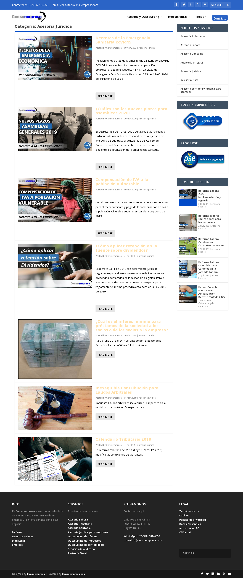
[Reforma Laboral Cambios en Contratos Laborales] (188, 246)
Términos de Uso (189, 511)
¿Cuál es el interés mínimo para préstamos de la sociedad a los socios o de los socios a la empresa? (132, 325)
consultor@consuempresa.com (143, 540)
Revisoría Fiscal (190, 80)
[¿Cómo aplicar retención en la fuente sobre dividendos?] (55, 266)
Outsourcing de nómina (82, 536)
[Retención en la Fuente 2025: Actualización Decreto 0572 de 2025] (188, 294)
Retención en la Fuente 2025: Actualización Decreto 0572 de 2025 (211, 292)
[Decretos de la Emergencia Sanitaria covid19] (55, 58)
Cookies (184, 515)
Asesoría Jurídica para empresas (88, 532)
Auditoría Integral (192, 62)
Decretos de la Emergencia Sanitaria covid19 (123, 40)
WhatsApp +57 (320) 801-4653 (142, 536)
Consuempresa (114, 47)
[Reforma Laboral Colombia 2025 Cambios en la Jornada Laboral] (188, 269)
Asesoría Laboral (191, 45)
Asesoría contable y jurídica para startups (201, 90)
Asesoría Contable (192, 53)
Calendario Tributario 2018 (123, 439)
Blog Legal (18, 540)
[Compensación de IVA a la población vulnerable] (55, 200)
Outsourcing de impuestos (206, 305)
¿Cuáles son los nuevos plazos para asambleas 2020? (131, 111)
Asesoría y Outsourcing (143, 17)
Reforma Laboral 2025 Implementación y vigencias (209, 195)
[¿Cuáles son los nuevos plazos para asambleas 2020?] (55, 129)
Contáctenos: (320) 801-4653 (30, 5)
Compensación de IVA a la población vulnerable (122, 181)
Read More (105, 96)
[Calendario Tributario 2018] (55, 459)
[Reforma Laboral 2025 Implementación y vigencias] (188, 197)
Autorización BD (189, 528)
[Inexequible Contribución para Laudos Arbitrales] (55, 408)
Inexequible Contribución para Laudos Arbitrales (127, 390)
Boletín (201, 17)
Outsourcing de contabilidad (86, 544)
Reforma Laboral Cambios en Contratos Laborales (211, 242)
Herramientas (177, 17)
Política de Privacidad (192, 519)
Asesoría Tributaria (193, 36)
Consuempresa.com (74, 574)
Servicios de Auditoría (81, 549)
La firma (17, 532)
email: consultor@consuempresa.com (75, 5)
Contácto (219, 18)
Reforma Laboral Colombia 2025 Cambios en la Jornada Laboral (209, 267)
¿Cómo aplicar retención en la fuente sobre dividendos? (126, 248)
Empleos (17, 544)
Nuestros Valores (22, 536)
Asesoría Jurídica (147, 47)
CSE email (185, 532)
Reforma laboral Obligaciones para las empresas (209, 219)
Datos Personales (190, 524)
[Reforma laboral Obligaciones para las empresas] (188, 222)
